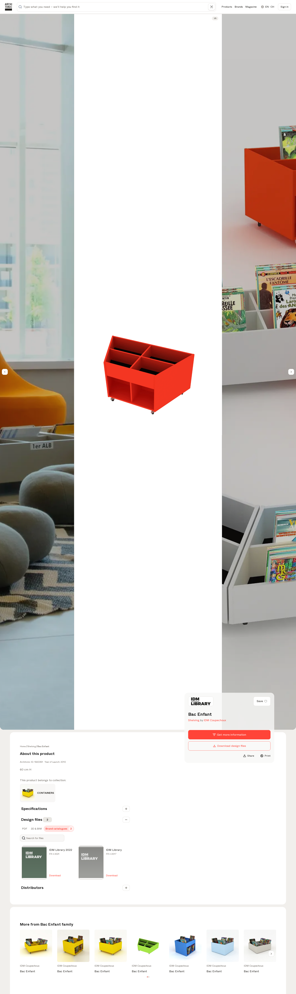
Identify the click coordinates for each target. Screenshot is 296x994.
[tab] (24, 828)
